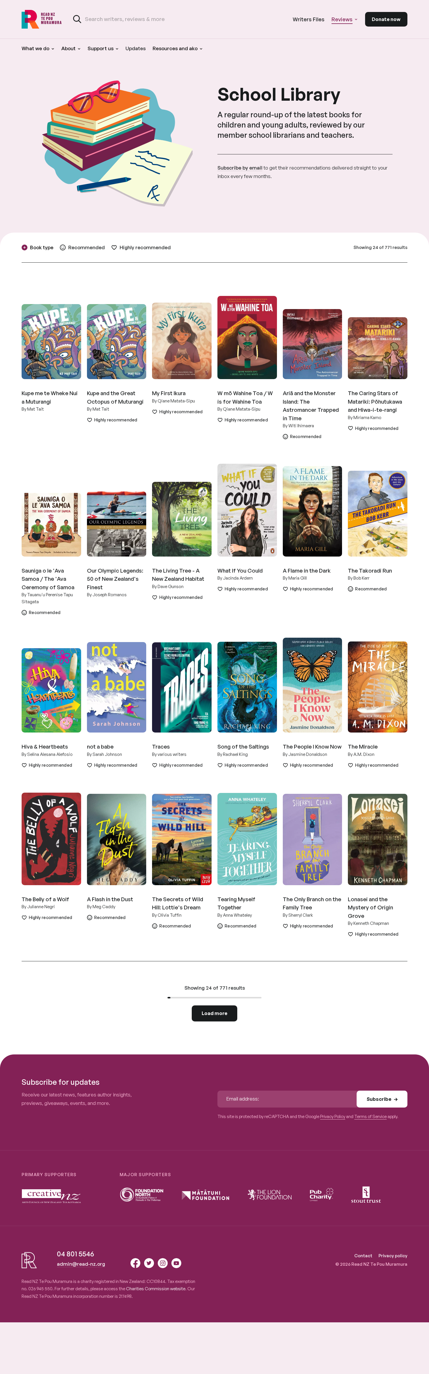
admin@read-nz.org (81, 1264)
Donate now (386, 19)
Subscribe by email (239, 168)
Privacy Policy (332, 1116)
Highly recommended (145, 247)
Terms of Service (370, 1116)
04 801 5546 (75, 1253)
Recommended (86, 247)
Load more (214, 1013)
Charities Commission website (155, 1288)
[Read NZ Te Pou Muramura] (42, 19)
